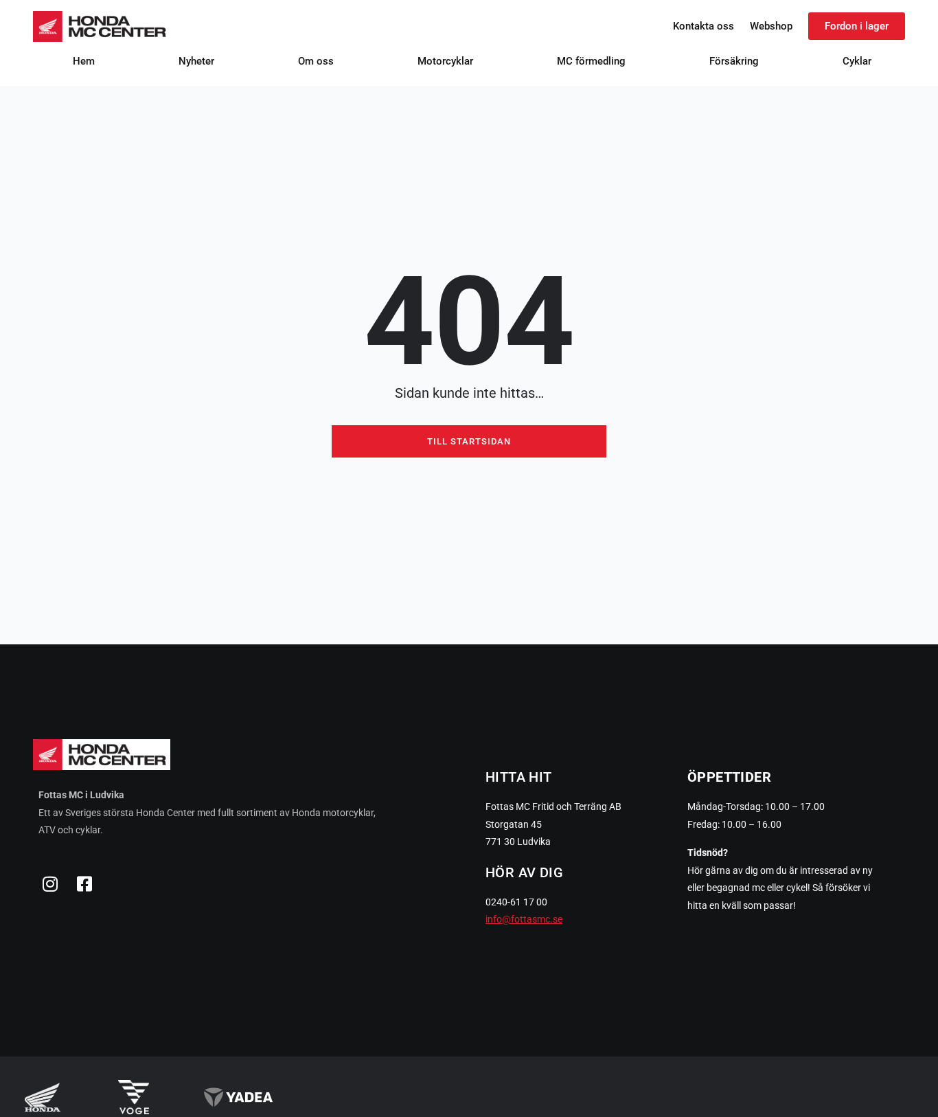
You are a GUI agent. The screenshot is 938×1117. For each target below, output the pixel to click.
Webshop (771, 26)
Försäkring (734, 61)
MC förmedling (591, 61)
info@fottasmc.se (523, 919)
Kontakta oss (703, 26)
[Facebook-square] (84, 884)
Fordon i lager (857, 26)
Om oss (316, 61)
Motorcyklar (445, 61)
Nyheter (196, 61)
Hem (84, 61)
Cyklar (857, 61)
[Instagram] (50, 884)
